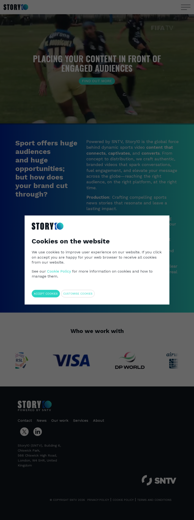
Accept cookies (46, 293)
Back (155, 220)
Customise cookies (78, 293)
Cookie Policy (59, 271)
